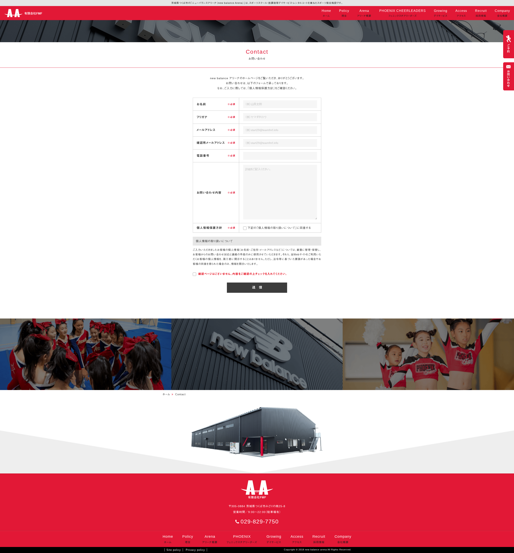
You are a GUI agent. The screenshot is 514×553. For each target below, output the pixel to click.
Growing (440, 13)
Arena (364, 13)
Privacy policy (195, 549)
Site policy (173, 549)
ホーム (166, 394)
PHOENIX (242, 539)
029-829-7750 (260, 521)
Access (461, 13)
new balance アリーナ (24, 13)
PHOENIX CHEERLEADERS (402, 13)
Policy (344, 13)
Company (502, 13)
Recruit (481, 13)
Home (326, 13)
